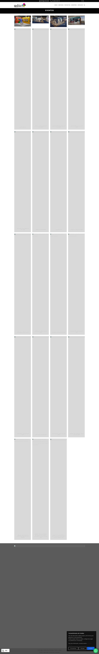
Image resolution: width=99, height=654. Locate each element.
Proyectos (67, 5)
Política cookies (58, 650)
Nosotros (74, 5)
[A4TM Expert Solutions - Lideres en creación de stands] (20, 5)
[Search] (84, 5)
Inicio (55, 5)
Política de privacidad (48, 650)
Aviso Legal (40, 650)
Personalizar (73, 648)
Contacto (80, 5)
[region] (81, 641)
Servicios (60, 5)
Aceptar (91, 648)
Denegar (83, 648)
